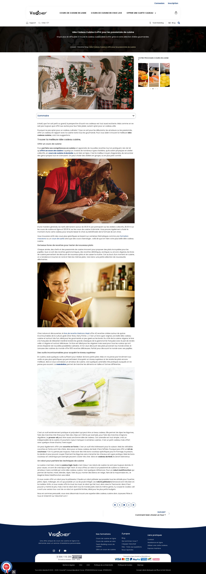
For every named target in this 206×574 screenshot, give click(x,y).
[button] (133, 116)
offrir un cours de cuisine (51, 150)
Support (32, 23)
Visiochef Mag (82, 47)
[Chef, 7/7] (39, 23)
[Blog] (169, 23)
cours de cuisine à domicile (61, 153)
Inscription (173, 3)
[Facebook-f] (59, 551)
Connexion (159, 3)
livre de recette (77, 333)
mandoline (61, 364)
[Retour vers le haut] (14, 572)
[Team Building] (150, 23)
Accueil (73, 47)
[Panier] (176, 12)
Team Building (158, 23)
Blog (173, 23)
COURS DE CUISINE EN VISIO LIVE (106, 13)
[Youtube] (65, 551)
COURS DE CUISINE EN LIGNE (73, 13)
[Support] (27, 23)
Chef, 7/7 (45, 23)
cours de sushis (58, 238)
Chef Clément (166, 570)
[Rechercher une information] (179, 23)
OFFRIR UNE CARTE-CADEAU (140, 13)
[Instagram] (54, 551)
